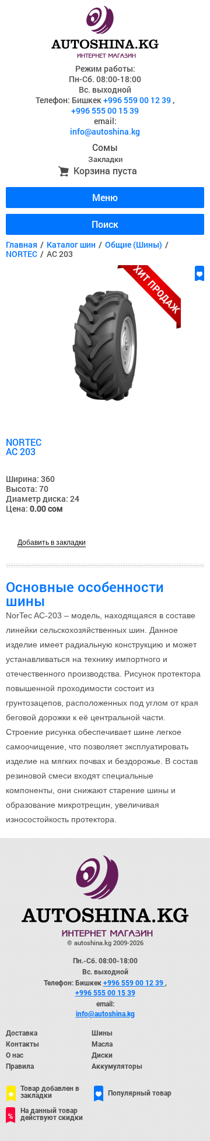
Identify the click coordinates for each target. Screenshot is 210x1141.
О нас (14, 1055)
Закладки (105, 159)
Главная (21, 244)
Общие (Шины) (133, 244)
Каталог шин (71, 244)
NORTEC (21, 253)
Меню (105, 197)
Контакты (22, 1044)
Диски (102, 1055)
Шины (102, 1033)
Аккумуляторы (117, 1066)
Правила (20, 1066)
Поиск (105, 224)
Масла (102, 1044)
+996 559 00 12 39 (138, 99)
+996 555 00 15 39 (105, 110)
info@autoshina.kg (105, 131)
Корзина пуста (105, 170)
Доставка (21, 1033)
